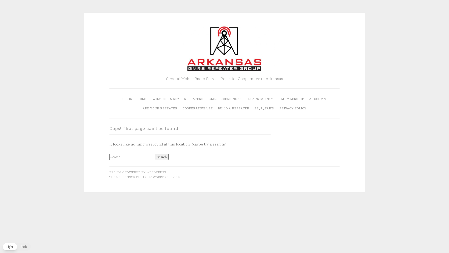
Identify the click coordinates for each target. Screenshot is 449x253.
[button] (16, 247)
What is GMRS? (165, 99)
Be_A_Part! (264, 108)
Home (142, 99)
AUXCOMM (318, 99)
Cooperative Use (198, 108)
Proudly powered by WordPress (137, 172)
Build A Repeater (233, 108)
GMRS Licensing (223, 99)
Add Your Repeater (160, 108)
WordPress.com (167, 177)
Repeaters (193, 99)
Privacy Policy (293, 108)
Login (127, 99)
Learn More (259, 99)
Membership (292, 99)
